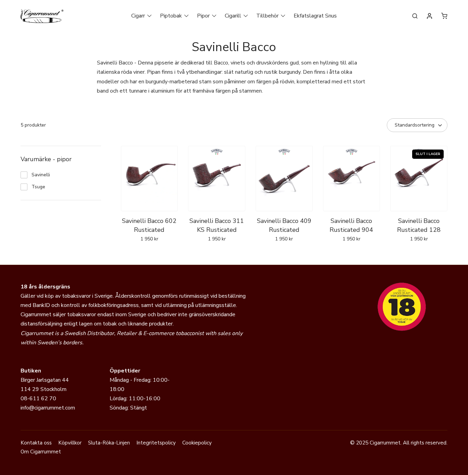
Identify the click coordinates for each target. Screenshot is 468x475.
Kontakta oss (36, 442)
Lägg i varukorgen (419, 254)
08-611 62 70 (38, 398)
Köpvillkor (70, 442)
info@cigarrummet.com (48, 408)
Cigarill (233, 16)
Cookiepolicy (197, 442)
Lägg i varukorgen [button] (149, 254)
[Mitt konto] (429, 16)
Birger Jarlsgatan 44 (45, 380)
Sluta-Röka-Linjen (109, 442)
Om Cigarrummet (41, 451)
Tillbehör (267, 16)
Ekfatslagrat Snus (315, 16)
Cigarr (138, 16)
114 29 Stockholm (43, 389)
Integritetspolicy (156, 442)
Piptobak (171, 16)
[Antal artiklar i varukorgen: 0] (444, 16)
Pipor (203, 16)
